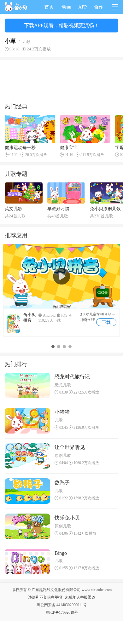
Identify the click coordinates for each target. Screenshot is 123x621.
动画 (66, 6)
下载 (106, 322)
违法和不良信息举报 (45, 597)
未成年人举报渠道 (80, 597)
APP (82, 6)
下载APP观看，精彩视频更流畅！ (61, 25)
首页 (49, 6)
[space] (16, 7)
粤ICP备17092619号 (61, 612)
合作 (98, 6)
